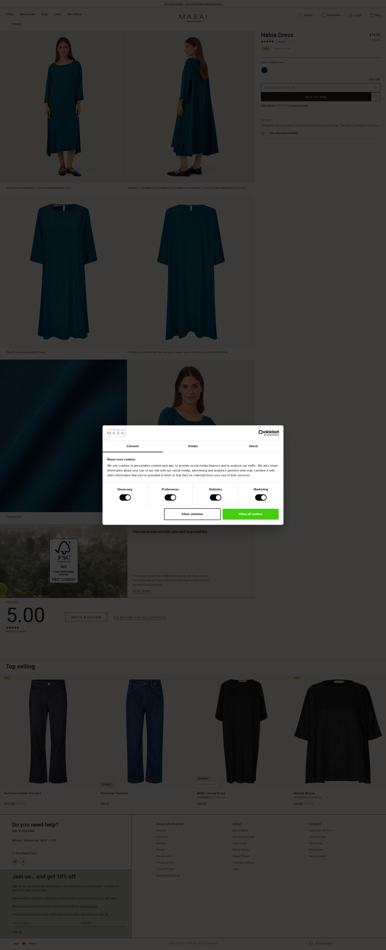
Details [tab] (193, 446)
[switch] (170, 497)
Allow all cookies (250, 514)
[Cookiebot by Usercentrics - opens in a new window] (261, 433)
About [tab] (253, 446)
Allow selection (192, 514)
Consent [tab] (133, 446)
